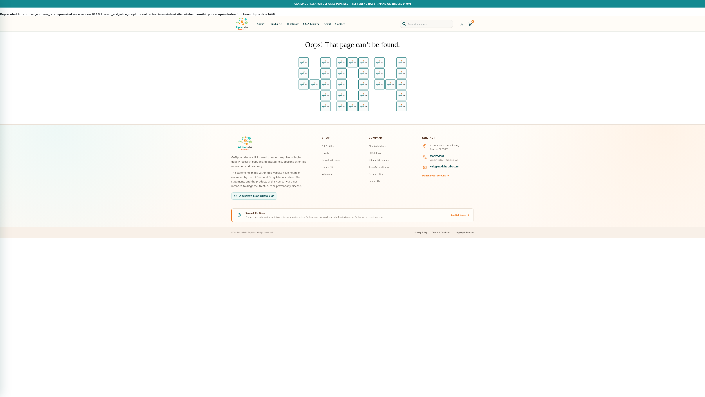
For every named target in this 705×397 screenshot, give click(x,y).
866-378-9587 (437, 156)
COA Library (311, 23)
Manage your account (435, 175)
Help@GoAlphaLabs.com (444, 166)
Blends (325, 153)
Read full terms (460, 215)
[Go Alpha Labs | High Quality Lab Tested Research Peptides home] (242, 24)
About (327, 23)
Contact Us (374, 181)
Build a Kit (276, 23)
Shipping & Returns (378, 160)
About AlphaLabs (377, 146)
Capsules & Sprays (331, 160)
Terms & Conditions (379, 167)
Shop (260, 23)
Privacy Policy (376, 174)
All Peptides (328, 146)
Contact (340, 23)
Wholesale (293, 23)
